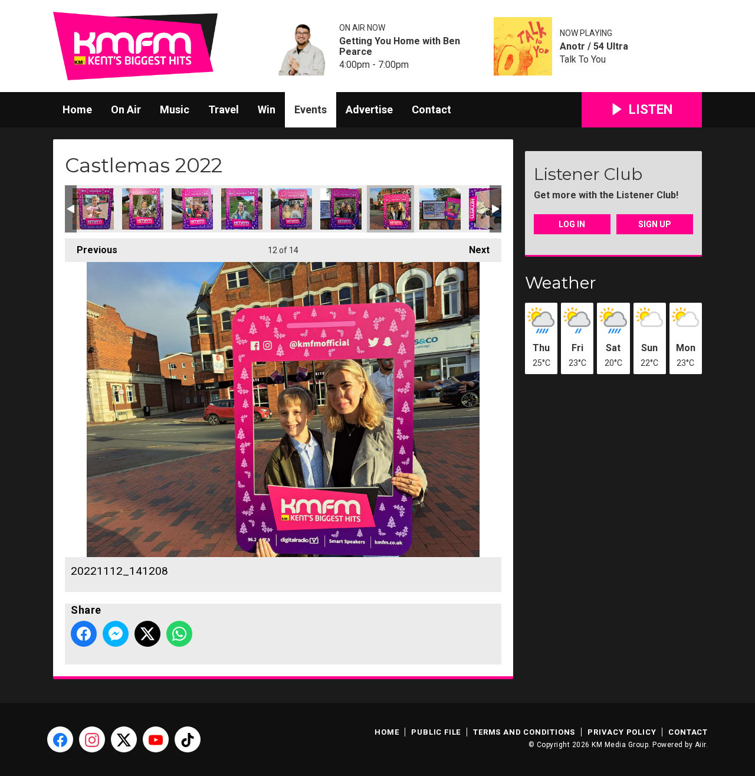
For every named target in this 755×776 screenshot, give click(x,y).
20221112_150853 (440, 209)
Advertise (369, 109)
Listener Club (588, 174)
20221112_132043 (241, 209)
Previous (91, 250)
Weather (560, 283)
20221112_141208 (390, 209)
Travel (223, 109)
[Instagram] (92, 739)
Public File (436, 732)
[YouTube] (156, 739)
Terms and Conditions (524, 732)
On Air (126, 109)
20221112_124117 (93, 209)
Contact (431, 109)
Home (77, 109)
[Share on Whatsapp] (179, 634)
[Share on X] (147, 634)
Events (310, 109)
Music (174, 109)
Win (266, 109)
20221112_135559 (341, 209)
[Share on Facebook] (84, 634)
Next (473, 250)
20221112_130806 (192, 209)
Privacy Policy (621, 732)
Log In (572, 224)
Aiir (700, 745)
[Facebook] (60, 739)
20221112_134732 (291, 209)
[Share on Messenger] (116, 634)
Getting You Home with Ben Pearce (399, 46)
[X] (124, 739)
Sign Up (654, 224)
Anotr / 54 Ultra (594, 46)
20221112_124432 (142, 209)
